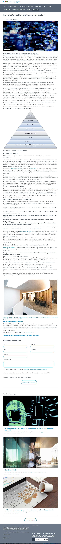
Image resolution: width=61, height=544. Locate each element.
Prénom (33, 344)
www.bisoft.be (30, 332)
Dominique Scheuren (17, 168)
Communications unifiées (19, 9)
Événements (38, 6)
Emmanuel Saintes (25, 231)
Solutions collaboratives (26, 6)
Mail (5, 349)
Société (6, 354)
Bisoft (49, 6)
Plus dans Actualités (30, 520)
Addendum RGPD (49, 543)
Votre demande (7, 359)
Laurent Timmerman (9, 247)
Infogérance (7, 9)
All (5, 6)
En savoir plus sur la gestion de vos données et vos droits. (35, 369)
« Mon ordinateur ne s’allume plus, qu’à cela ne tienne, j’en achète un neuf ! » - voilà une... (29, 511)
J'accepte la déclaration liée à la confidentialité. (25, 369)
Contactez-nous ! (7, 538)
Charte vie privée (55, 543)
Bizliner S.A (33, 168)
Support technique (7, 537)
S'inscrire (46, 539)
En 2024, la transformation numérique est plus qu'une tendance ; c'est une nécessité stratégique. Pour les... (29, 430)
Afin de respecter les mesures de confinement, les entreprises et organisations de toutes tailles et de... (25, 471)
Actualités (35, 9)
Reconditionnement (13, 6)
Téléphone (33, 349)
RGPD (44, 6)
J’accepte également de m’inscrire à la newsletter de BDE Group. (17, 377)
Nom (5, 344)
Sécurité (29, 9)
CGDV (44, 543)
